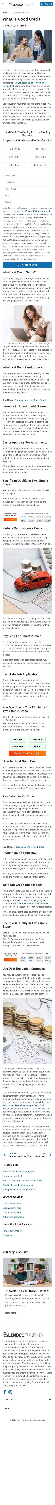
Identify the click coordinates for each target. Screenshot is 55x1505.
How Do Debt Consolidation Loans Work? (22, 1180)
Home (5, 13)
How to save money (12, 1231)
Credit (23, 25)
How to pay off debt (12, 1176)
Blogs (11, 13)
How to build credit (12, 1212)
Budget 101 (8, 1235)
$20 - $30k (14, 157)
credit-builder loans (29, 903)
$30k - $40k (40, 157)
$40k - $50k (14, 165)
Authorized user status (13, 1217)
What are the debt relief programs (19, 1171)
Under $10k (14, 149)
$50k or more (40, 165)
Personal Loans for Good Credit (30, 400)
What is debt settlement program (18, 1185)
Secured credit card (12, 1208)
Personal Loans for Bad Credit (29, 847)
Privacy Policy (32, 211)
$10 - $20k (41, 149)
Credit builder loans (12, 1203)
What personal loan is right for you (19, 1189)
